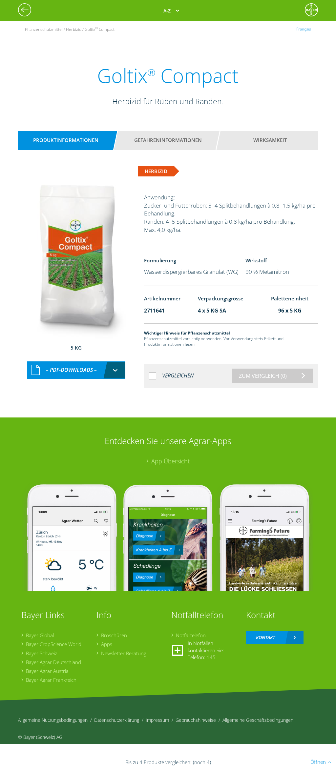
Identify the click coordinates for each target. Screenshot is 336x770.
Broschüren (114, 635)
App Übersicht (170, 461)
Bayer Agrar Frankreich (51, 680)
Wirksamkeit (270, 140)
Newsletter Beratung (123, 653)
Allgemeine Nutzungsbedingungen (53, 720)
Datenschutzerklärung (116, 720)
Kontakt (265, 637)
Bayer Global (40, 635)
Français (303, 29)
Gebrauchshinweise (196, 720)
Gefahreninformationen (168, 140)
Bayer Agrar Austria (47, 671)
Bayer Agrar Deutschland (53, 662)
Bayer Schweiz (41, 653)
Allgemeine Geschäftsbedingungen (257, 720)
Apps (106, 644)
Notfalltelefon (191, 635)
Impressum (157, 720)
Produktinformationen (65, 140)
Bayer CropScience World (53, 644)
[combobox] (76, 370)
